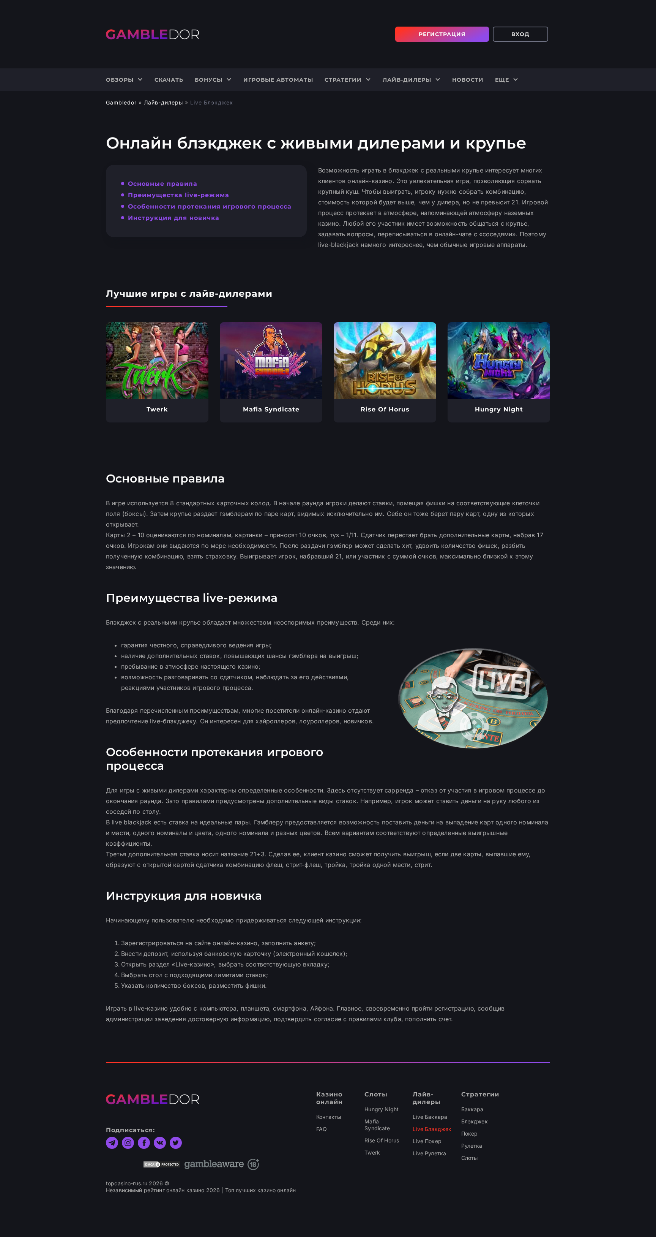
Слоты (469, 1158)
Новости (468, 79)
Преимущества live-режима (178, 195)
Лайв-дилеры (407, 79)
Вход (520, 34)
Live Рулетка (429, 1153)
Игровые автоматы (278, 79)
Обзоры (120, 79)
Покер (469, 1133)
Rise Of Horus (381, 1140)
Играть (157, 360)
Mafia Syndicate (377, 1124)
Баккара (472, 1109)
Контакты (328, 1117)
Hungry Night (381, 1109)
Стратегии (343, 79)
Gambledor (121, 102)
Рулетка (472, 1145)
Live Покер (427, 1141)
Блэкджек (474, 1121)
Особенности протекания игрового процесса (210, 206)
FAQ (321, 1129)
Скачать (169, 79)
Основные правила (162, 183)
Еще (502, 79)
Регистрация (442, 34)
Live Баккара (430, 1117)
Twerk (372, 1152)
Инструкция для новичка (173, 217)
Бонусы (208, 79)
